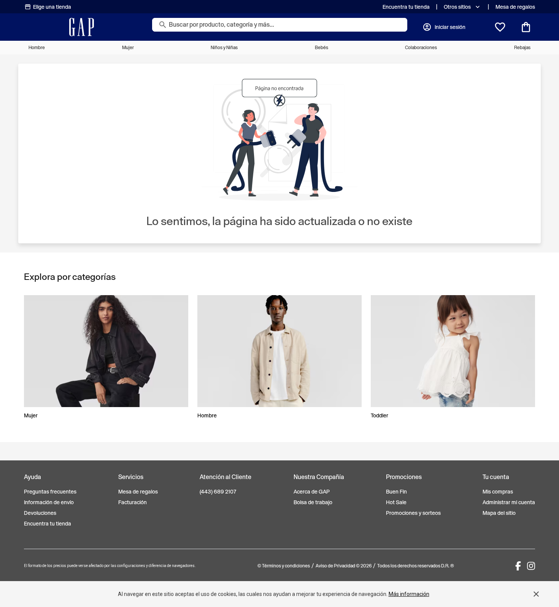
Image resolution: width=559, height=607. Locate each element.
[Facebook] (518, 565)
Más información (409, 594)
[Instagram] (531, 565)
